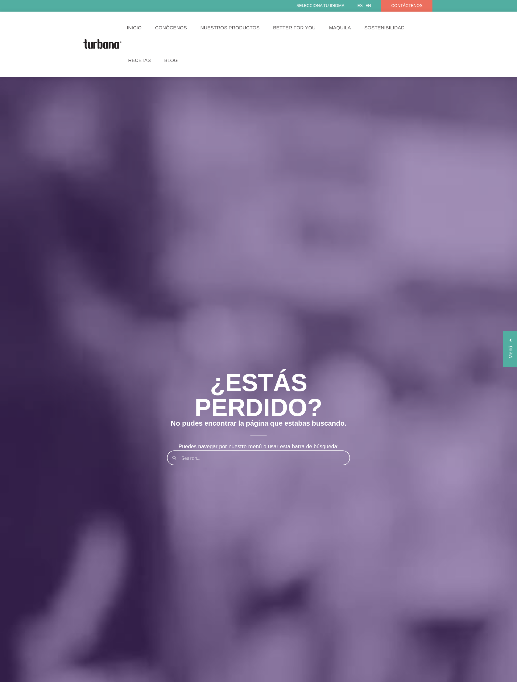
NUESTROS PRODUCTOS (230, 27)
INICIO (134, 27)
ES (360, 5)
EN (368, 5)
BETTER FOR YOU (294, 27)
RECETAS (139, 60)
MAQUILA (340, 27)
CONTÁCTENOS (406, 5)
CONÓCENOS (171, 27)
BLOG (171, 60)
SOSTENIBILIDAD (384, 27)
